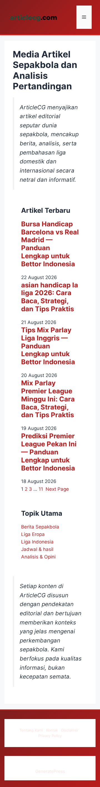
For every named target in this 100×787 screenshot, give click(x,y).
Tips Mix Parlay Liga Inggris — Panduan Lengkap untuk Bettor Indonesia (48, 346)
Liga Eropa (33, 534)
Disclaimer (70, 730)
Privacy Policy (50, 735)
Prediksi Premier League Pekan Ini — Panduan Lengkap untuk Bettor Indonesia (49, 452)
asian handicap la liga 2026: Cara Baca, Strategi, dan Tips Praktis (49, 297)
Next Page (57, 489)
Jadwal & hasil (37, 549)
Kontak (52, 730)
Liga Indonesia (37, 542)
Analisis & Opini (38, 557)
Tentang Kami (31, 730)
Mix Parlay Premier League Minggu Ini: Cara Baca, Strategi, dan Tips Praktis (48, 399)
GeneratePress (50, 771)
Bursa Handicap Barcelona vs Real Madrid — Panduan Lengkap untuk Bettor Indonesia (50, 244)
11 (41, 489)
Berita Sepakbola (40, 527)
